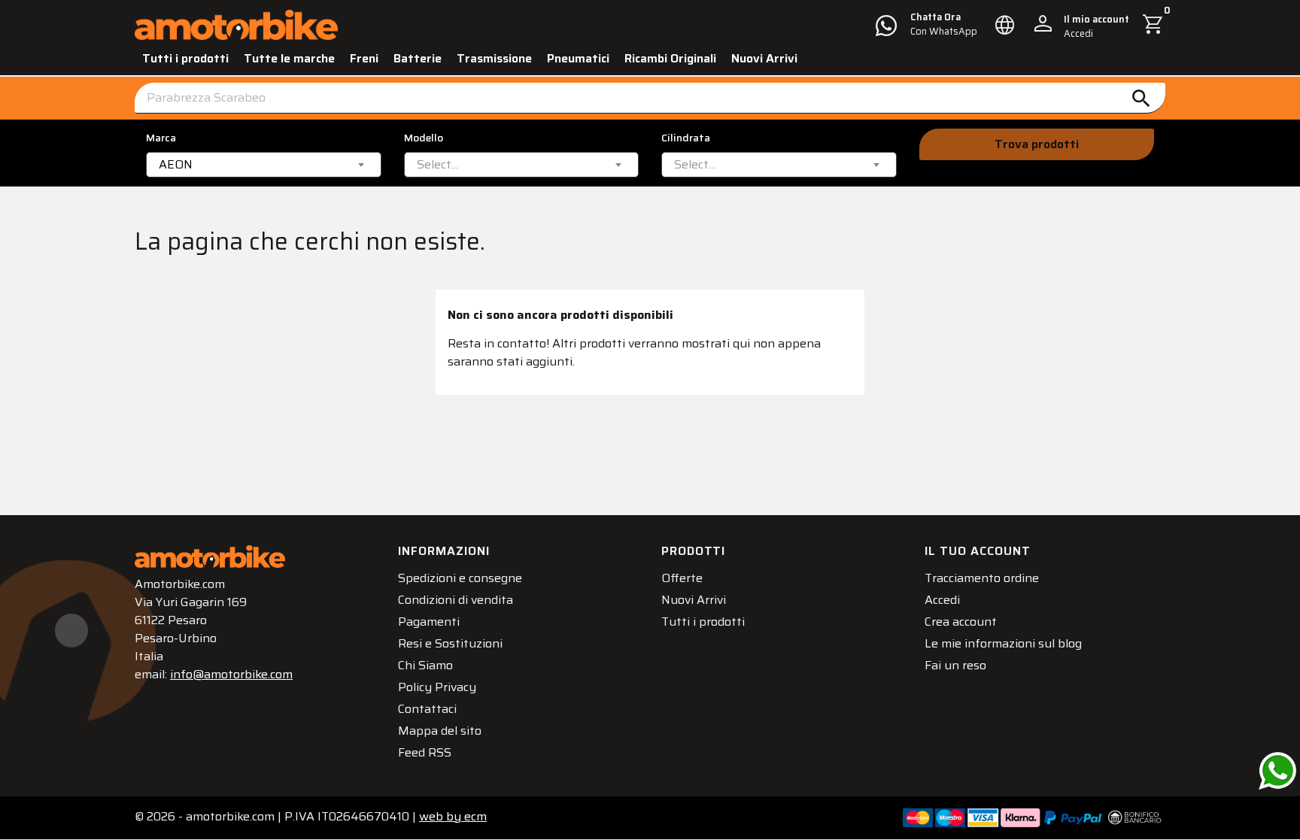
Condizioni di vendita (455, 599)
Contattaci (427, 708)
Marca (161, 138)
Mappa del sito (439, 730)
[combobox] (263, 164)
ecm (453, 816)
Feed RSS (424, 752)
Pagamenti (429, 621)
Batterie (417, 58)
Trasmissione (494, 58)
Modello (423, 138)
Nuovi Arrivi (764, 58)
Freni (364, 58)
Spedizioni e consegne (460, 578)
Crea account (961, 621)
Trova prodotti (1037, 144)
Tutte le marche (289, 58)
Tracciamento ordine (982, 578)
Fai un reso (955, 665)
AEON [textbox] (176, 165)
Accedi (942, 599)
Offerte (682, 578)
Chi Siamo (425, 665)
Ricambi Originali (670, 58)
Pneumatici (578, 58)
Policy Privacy (437, 687)
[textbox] (437, 165)
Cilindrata (685, 138)
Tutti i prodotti (185, 58)
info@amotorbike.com (231, 674)
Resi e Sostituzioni (450, 643)
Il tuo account (978, 550)
